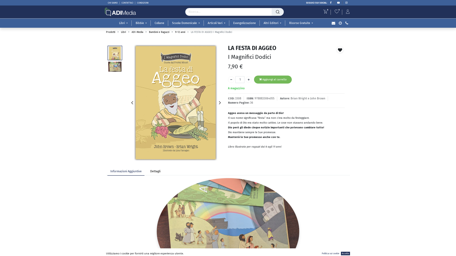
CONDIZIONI (143, 3)
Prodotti (110, 32)
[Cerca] (278, 11)
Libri (123, 32)
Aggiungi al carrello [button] (274, 79)
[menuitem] (159, 23)
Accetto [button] (345, 253)
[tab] (125, 172)
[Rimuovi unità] (231, 79)
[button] (340, 49)
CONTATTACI (127, 3)
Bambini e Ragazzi (159, 32)
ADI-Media (137, 32)
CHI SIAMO (113, 3)
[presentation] (132, 103)
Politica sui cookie (330, 253)
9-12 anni (180, 32)
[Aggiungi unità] (248, 79)
